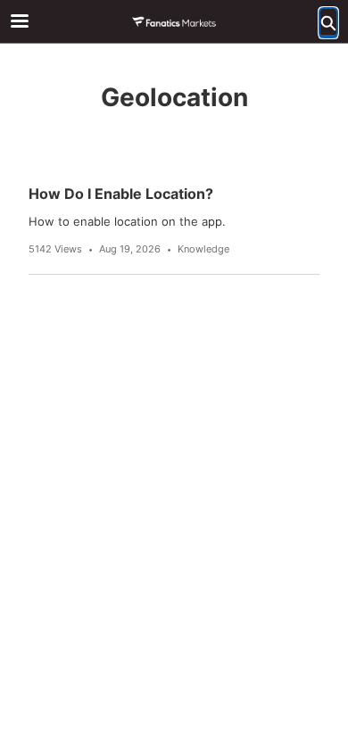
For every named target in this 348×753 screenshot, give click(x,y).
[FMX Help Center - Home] (174, 22)
